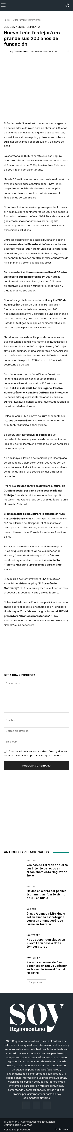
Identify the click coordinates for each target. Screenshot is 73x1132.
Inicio (7, 19)
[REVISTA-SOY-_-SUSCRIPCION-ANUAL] (36, 809)
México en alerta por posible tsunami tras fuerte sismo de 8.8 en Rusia (46, 894)
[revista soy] (36, 63)
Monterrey (33, 935)
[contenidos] (7, 51)
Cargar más (35, 982)
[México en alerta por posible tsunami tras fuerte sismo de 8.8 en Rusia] (14, 893)
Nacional (31, 860)
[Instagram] (36, 1105)
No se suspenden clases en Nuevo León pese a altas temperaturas (45, 943)
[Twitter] (47, 1105)
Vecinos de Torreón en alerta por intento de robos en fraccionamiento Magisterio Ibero (47, 870)
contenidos (21, 51)
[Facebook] (26, 1105)
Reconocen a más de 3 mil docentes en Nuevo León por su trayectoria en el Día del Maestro (46, 967)
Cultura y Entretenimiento (27, 19)
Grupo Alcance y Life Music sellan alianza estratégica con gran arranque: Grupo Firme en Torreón (45, 919)
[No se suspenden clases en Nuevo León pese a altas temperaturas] (14, 941)
